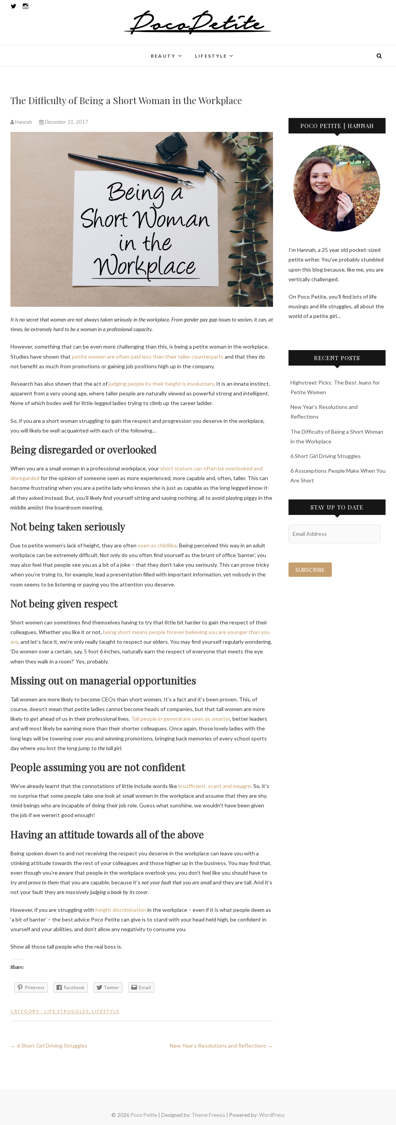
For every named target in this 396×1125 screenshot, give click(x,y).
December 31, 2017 (66, 122)
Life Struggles (66, 1011)
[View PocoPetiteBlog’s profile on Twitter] (13, 6)
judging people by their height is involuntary (161, 383)
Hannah (23, 122)
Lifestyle (211, 56)
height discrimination (121, 909)
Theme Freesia (208, 1115)
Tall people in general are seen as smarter (180, 718)
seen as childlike (157, 545)
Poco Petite (33, 51)
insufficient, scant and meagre (214, 786)
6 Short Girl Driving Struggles (48, 1045)
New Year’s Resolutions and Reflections (221, 1045)
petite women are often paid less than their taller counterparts (148, 356)
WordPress (272, 1115)
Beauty (163, 56)
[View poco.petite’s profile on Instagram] (25, 6)
